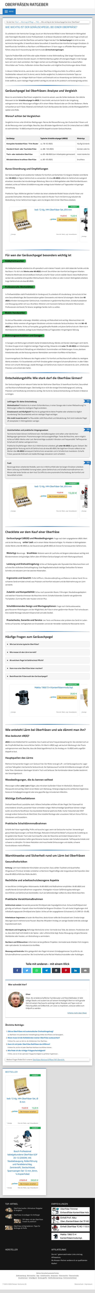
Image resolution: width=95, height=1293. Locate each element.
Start (17, 22)
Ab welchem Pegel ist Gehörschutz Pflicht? (27, 660)
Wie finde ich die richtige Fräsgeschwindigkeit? (26, 1050)
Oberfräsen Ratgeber (26, 4)
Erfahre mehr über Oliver (77, 1012)
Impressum (88, 1284)
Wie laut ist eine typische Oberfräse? (24, 644)
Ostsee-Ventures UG (19, 1284)
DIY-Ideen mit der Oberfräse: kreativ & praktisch (32, 1220)
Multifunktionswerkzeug (55, 1278)
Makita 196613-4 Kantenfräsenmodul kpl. (54, 687)
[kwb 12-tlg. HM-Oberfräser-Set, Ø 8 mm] (22, 1095)
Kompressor (54, 1275)
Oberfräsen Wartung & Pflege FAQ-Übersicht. (49, 1059)
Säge (37, 1275)
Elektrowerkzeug (21, 1275)
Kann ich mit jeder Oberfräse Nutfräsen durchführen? (29, 1044)
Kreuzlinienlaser (23, 1278)
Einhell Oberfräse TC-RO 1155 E (74, 1226)
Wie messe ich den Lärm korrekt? (23, 652)
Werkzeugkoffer (42, 1278)
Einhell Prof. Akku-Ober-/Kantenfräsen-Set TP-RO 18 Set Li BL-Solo (74, 1221)
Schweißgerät (33, 1278)
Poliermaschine (63, 1275)
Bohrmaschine (31, 1275)
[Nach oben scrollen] (91, 1287)
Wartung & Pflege (27, 22)
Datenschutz (79, 1284)
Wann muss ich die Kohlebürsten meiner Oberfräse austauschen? (34, 1037)
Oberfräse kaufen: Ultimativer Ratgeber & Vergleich (28, 1209)
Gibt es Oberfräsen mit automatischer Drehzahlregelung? (30, 1031)
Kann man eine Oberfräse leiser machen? (26, 668)
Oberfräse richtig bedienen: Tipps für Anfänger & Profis (27, 1227)
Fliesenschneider (74, 1275)
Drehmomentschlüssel (70, 1278)
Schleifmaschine (45, 1275)
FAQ (37, 22)
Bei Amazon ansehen (67, 219)
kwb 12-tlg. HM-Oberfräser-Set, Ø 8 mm (53, 209)
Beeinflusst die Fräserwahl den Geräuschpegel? (29, 676)
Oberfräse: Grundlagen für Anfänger (27, 1215)
